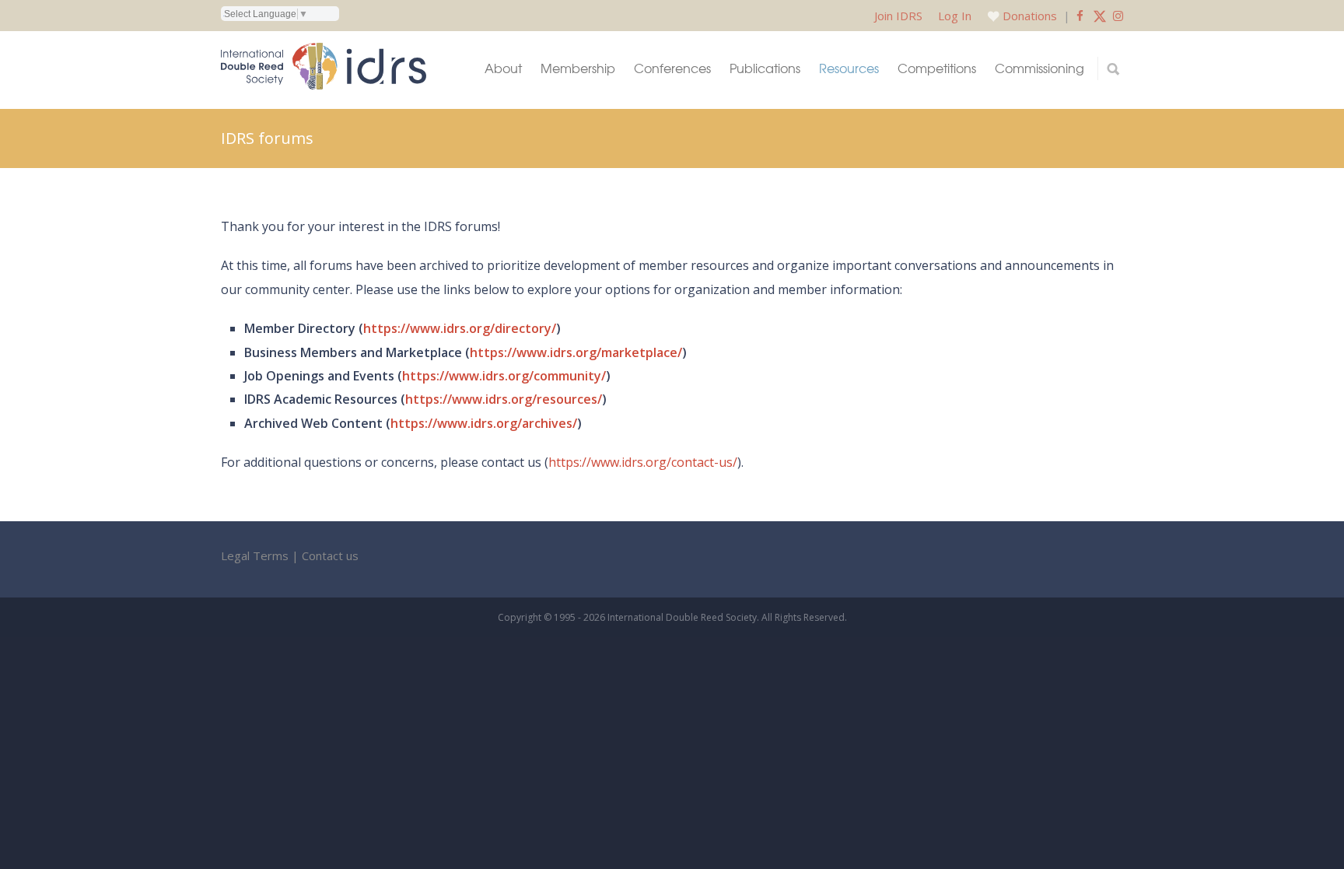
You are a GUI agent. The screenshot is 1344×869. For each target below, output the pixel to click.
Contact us (330, 555)
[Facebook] (1079, 15)
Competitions (937, 68)
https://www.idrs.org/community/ (504, 375)
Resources (849, 68)
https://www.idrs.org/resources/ (503, 399)
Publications (765, 68)
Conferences (672, 68)
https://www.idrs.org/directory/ (459, 328)
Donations (1030, 15)
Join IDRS (898, 15)
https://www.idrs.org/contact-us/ (642, 462)
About (503, 68)
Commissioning (1039, 68)
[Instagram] (1118, 15)
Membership (578, 68)
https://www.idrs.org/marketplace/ (576, 352)
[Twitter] (1100, 15)
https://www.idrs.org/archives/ (483, 423)
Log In (954, 15)
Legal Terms (255, 555)
